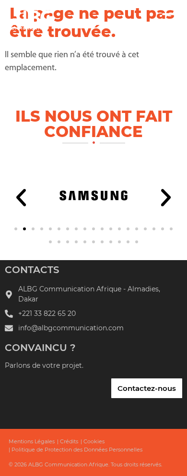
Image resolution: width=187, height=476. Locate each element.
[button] (21, 197)
